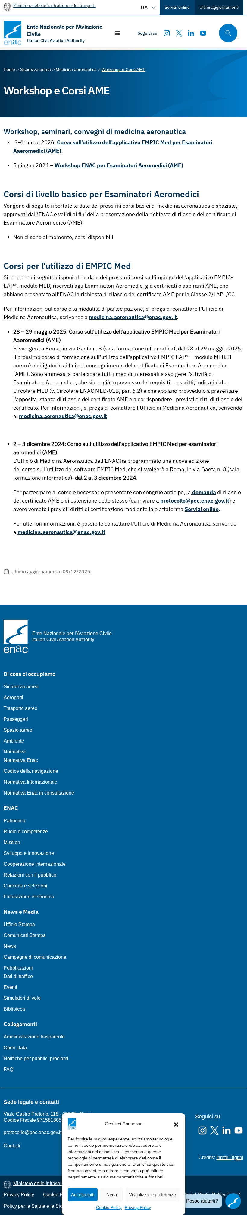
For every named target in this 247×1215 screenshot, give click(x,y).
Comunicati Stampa (25, 935)
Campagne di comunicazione (35, 957)
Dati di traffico (18, 976)
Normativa (15, 751)
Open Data (15, 1047)
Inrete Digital (229, 1157)
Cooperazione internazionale (35, 864)
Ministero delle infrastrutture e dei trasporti (54, 5)
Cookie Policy (109, 1207)
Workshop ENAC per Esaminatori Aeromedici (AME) (119, 165)
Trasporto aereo (20, 708)
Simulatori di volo (22, 998)
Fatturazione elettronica (29, 896)
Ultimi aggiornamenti (219, 7)
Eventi (10, 987)
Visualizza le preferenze (152, 1194)
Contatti (12, 1145)
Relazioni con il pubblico (30, 875)
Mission (12, 842)
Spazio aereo (18, 730)
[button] (176, 1124)
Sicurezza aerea (21, 686)
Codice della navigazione (31, 771)
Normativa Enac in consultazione (39, 792)
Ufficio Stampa (19, 924)
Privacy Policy (138, 1207)
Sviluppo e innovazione (29, 853)
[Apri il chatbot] (233, 1201)
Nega (111, 1194)
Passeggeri (16, 719)
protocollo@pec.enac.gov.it (194, 500)
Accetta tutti (82, 1194)
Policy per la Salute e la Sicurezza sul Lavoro (52, 1206)
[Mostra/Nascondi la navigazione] (117, 33)
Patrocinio (14, 820)
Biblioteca (14, 1009)
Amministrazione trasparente (34, 1036)
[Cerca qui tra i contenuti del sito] (226, 33)
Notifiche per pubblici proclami (36, 1058)
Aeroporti (13, 697)
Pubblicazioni (18, 967)
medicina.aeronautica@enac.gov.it (133, 317)
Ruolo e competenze (26, 831)
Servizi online (177, 7)
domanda (203, 492)
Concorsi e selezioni (25, 885)
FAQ (8, 1069)
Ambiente (14, 740)
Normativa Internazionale (30, 782)
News (10, 946)
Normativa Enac (21, 760)
